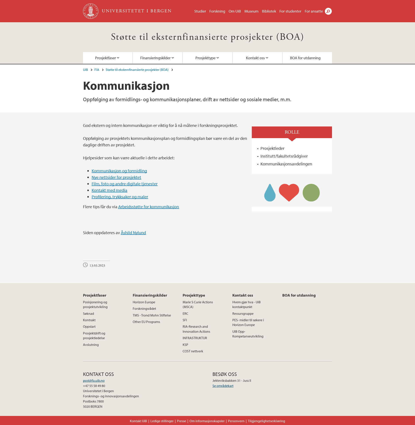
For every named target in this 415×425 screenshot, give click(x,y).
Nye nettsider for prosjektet (116, 177)
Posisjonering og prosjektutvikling (95, 304)
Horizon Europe (144, 302)
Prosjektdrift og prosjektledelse (94, 335)
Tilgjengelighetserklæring (266, 421)
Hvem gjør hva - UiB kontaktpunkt (246, 304)
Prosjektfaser (105, 57)
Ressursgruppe (243, 313)
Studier (200, 11)
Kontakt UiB (138, 421)
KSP (185, 344)
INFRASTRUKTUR (195, 338)
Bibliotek (269, 11)
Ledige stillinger (162, 421)
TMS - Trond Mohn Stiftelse (152, 315)
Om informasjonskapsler (207, 421)
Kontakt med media (109, 190)
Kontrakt (89, 320)
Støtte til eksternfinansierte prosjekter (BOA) (207, 37)
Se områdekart (222, 385)
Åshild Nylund (133, 232)
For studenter (290, 11)
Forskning (217, 11)
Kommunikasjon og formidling (119, 170)
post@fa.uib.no (94, 380)
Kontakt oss (255, 57)
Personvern (236, 421)
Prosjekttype (205, 57)
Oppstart (89, 326)
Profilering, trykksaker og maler (120, 196)
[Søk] (328, 11)
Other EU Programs (146, 322)
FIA (96, 69)
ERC (185, 313)
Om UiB (235, 11)
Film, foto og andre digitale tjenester (125, 183)
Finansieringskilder (155, 57)
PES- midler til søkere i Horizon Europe (248, 322)
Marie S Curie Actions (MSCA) (198, 304)
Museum (251, 11)
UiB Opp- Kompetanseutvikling (247, 333)
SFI (185, 320)
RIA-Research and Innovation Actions (196, 328)
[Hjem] (91, 11)
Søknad (88, 313)
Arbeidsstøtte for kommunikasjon (148, 206)
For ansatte (314, 11)
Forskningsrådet (144, 308)
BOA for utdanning (305, 57)
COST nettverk (193, 351)
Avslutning (91, 344)
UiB (85, 69)
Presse (181, 421)
